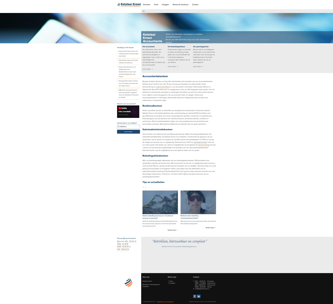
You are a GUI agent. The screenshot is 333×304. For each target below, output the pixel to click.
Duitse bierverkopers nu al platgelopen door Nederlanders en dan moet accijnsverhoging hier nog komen (127, 72)
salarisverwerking (162, 87)
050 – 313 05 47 (200, 281)
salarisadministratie (200, 142)
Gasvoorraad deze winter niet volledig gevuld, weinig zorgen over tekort (129, 53)
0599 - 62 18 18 (122, 244)
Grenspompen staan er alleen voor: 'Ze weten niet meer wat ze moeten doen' (128, 83)
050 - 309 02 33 (123, 249)
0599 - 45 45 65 (123, 247)
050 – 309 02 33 (200, 285)
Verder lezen (172, 228)
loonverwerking (203, 145)
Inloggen (165, 4)
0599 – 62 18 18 (200, 283)
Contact (195, 4)
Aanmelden (128, 132)
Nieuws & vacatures (180, 4)
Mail (118, 241)
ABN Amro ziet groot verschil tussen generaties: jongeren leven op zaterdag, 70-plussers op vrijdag (129, 93)
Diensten (146, 4)
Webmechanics (199, 301)
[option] (166, 28)
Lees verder (146, 69)
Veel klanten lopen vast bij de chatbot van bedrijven (128, 61)
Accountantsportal (211, 301)
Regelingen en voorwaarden (165, 301)
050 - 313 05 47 (130, 241)
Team (156, 4)
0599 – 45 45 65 (200, 287)
